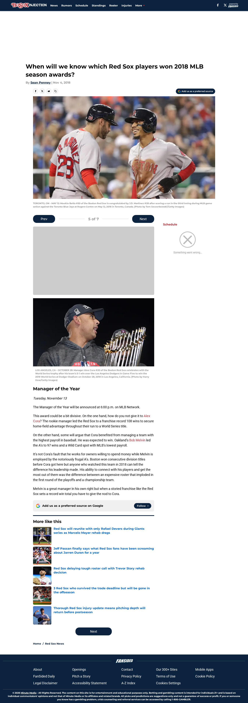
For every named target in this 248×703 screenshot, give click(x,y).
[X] (225, 5)
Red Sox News (54, 643)
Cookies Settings (168, 683)
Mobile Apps (204, 669)
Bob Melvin (137, 440)
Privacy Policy (131, 676)
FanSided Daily (44, 676)
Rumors (66, 5)
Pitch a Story (81, 676)
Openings (79, 669)
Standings (99, 5)
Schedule (81, 5)
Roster (113, 5)
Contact (127, 669)
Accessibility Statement (89, 683)
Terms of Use (165, 676)
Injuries (127, 5)
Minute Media (28, 692)
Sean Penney (40, 82)
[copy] (55, 91)
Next (143, 219)
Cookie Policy (205, 676)
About (37, 669)
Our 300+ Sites (166, 669)
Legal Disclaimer (45, 683)
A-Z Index (128, 683)
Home (37, 643)
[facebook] (218, 5)
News (54, 5)
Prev (44, 219)
